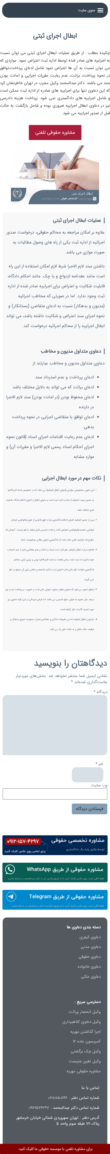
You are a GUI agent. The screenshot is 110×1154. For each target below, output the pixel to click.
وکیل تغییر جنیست (85, 1061)
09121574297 (39, 1108)
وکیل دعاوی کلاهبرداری (81, 1022)
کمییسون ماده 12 (87, 1041)
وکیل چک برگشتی (86, 1051)
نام (99, 764)
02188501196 (58, 1098)
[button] (90, 10)
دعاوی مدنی (91, 947)
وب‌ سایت (99, 785)
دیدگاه (100, 692)
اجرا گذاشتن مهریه (85, 1031)
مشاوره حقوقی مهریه (83, 1071)
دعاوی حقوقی (89, 957)
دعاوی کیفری (90, 937)
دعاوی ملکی (91, 976)
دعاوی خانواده (89, 966)
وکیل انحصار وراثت (85, 1012)
